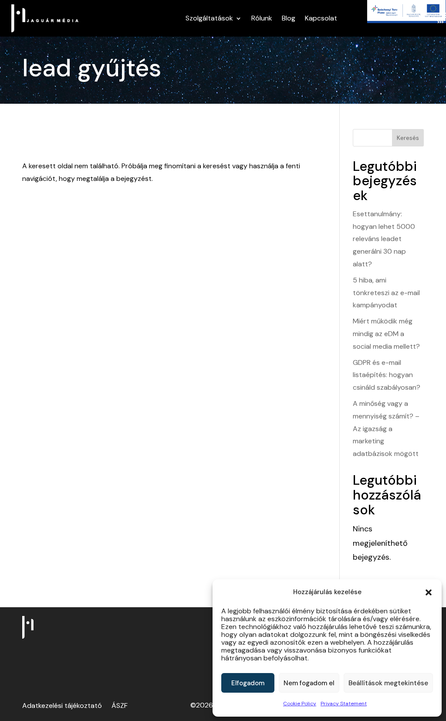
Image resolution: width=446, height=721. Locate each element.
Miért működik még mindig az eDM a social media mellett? (386, 333)
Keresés (408, 138)
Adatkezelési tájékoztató (62, 706)
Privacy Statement (344, 703)
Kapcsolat (321, 18)
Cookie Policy (299, 703)
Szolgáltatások (209, 18)
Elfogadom (247, 683)
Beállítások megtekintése (388, 683)
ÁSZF (120, 706)
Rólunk (261, 18)
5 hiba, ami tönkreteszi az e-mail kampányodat (386, 292)
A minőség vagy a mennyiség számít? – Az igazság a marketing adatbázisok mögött (386, 428)
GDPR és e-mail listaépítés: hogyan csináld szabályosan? (386, 375)
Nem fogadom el (309, 683)
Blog (288, 18)
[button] (428, 592)
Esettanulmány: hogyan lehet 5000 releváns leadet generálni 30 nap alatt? (384, 239)
